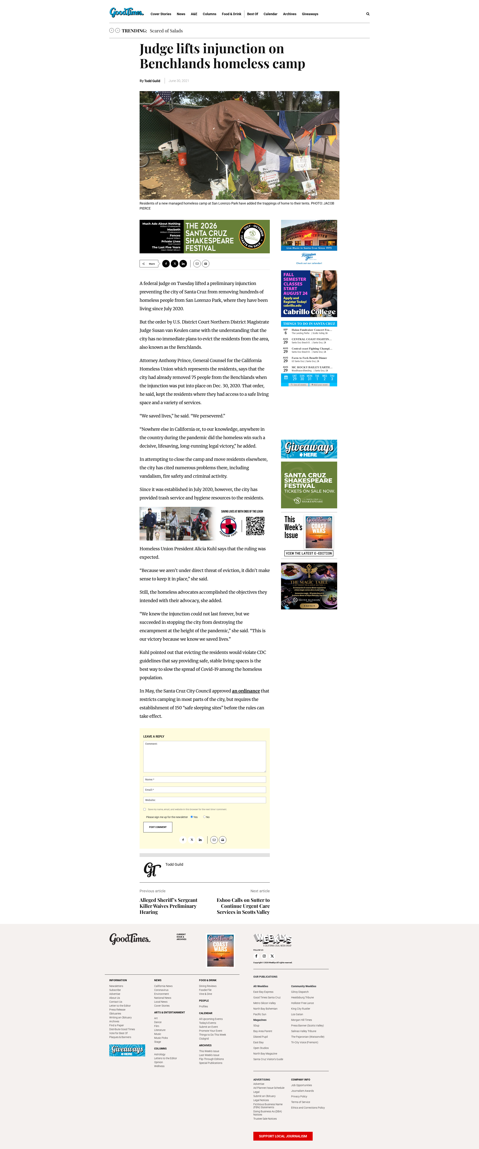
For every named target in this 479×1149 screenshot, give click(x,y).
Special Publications (210, 1062)
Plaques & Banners (120, 1037)
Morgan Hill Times (301, 1019)
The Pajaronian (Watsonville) (307, 1036)
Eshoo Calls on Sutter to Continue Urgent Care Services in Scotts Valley (243, 906)
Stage (157, 1041)
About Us (114, 997)
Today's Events (207, 1022)
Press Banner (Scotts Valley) (307, 1025)
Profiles (203, 1006)
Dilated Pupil (260, 1036)
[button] (368, 14)
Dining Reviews (207, 986)
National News (162, 997)
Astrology (159, 1054)
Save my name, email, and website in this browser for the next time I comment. (187, 809)
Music (157, 1033)
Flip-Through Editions (211, 1059)
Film (156, 1026)
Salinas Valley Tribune (303, 1031)
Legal (256, 1091)
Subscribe (115, 989)
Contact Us (115, 1001)
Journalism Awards (302, 1090)
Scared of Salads (166, 30)
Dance (157, 1022)
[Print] (205, 263)
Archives (114, 1021)
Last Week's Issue (209, 1055)
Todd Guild (152, 81)
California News (163, 986)
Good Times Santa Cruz (267, 997)
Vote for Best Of (118, 1033)
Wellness (159, 1066)
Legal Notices (261, 1100)
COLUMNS (160, 1048)
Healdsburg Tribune (302, 997)
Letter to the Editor (120, 1005)
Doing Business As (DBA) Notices (267, 1113)
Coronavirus (161, 989)
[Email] (195, 263)
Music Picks (161, 1037)
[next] (117, 30)
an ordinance (246, 691)
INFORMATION (118, 980)
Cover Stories (162, 1005)
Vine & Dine (205, 993)
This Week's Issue (209, 1051)
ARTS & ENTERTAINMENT (169, 1012)
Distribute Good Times (122, 1029)
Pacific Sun (259, 1014)
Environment (161, 993)
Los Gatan (297, 1014)
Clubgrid (204, 1038)
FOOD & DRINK (207, 980)
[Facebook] (166, 263)
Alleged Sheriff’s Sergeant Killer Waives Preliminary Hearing (168, 906)
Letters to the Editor (165, 1058)
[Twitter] (174, 263)
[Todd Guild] (152, 870)
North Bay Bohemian (265, 1008)
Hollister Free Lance (302, 1003)
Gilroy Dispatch (300, 991)
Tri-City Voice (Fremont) (304, 1042)
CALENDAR (205, 1013)
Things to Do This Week (212, 1034)
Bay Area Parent (262, 1031)
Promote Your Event (210, 1030)
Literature (159, 1030)
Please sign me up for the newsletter (167, 817)
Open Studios (261, 1047)
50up (256, 1025)
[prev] (111, 30)
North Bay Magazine (265, 1053)
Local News (160, 1001)
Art (156, 1018)
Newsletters (116, 986)
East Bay (258, 1042)
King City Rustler (300, 1008)
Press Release (117, 1009)
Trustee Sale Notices (265, 1118)
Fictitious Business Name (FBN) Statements (268, 1106)
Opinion (158, 1062)
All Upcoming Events (211, 1018)
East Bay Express (263, 991)
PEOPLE (204, 1000)
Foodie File (205, 989)
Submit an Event (208, 1026)
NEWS (157, 980)
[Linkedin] (183, 263)
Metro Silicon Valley (264, 1003)
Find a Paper (116, 1025)
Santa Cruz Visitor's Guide (268, 1059)
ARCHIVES (181, 937)
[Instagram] (264, 956)
